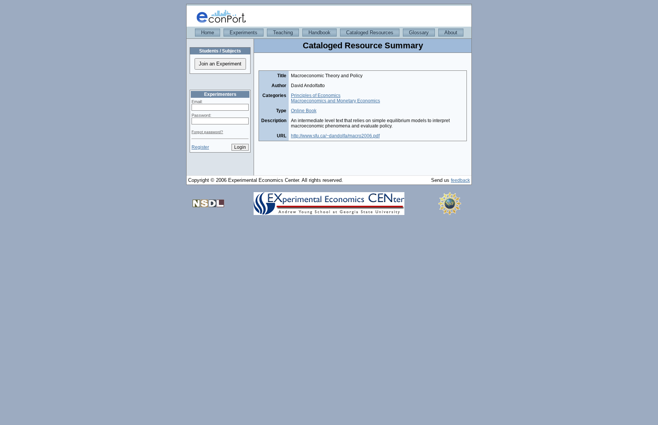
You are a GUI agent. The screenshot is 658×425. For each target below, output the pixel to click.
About (450, 32)
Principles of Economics (315, 95)
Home (207, 32)
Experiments (243, 32)
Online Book (303, 110)
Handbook (319, 32)
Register (200, 147)
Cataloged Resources (369, 32)
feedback (460, 180)
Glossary (419, 32)
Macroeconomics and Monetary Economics (335, 100)
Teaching (283, 32)
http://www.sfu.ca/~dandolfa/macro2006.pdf (335, 135)
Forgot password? (207, 132)
